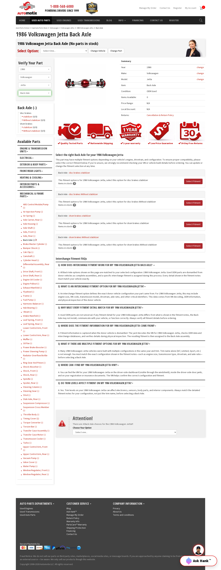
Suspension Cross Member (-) (36, 409)
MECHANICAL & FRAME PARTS (32, 195)
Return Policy (72, 518)
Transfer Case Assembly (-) (36, 430)
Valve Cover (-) (30, 462)
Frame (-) (27, 296)
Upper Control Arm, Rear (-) (36, 454)
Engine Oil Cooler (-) (32, 279)
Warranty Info (72, 521)
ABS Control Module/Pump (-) (36, 206)
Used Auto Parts (41, 20)
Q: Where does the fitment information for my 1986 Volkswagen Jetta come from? (106, 325)
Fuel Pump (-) (29, 300)
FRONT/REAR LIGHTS (30, 171)
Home (22, 20)
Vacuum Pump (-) (31, 458)
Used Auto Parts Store (39, 28)
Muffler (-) (27, 339)
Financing (138, 20)
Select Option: (28, 50)
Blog (109, 20)
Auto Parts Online (22, 28)
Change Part (116, 51)
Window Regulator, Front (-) (36, 470)
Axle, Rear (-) (29, 236)
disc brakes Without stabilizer (83, 194)
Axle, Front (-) (29, 232)
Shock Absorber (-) (32, 367)
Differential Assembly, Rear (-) (36, 266)
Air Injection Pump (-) (33, 211)
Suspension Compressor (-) (36, 403)
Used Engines (64, 20)
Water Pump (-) (30, 466)
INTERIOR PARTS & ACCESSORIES (29, 186)
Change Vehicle (98, 51)
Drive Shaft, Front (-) (32, 271)
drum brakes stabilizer (80, 215)
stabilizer (27, 116)
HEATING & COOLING (30, 177)
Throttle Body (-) (31, 414)
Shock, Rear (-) (30, 375)
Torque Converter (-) (33, 422)
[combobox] (34, 69)
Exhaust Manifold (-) (32, 287)
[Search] (201, 20)
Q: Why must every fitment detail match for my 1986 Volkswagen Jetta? (100, 307)
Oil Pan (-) (27, 343)
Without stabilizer (31, 120)
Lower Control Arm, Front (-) (35, 329)
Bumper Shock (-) (31, 248)
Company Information (128, 503)
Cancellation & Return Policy (160, 115)
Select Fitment (193, 181)
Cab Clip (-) (28, 252)
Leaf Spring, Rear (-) (32, 324)
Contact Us (165, 8)
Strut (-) (26, 395)
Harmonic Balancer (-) (33, 303)
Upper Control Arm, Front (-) (35, 448)
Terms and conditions (123, 515)
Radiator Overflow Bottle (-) (35, 357)
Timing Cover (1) (31, 418)
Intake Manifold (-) (31, 316)
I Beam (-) (27, 312)
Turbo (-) (27, 443)
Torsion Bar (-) (30, 426)
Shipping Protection (76, 528)
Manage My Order (147, 8)
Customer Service (78, 503)
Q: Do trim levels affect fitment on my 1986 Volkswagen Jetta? (95, 383)
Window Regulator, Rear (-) (36, 474)
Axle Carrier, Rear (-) (32, 220)
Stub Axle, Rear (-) (31, 399)
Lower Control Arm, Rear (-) (36, 335)
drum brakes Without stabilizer (84, 237)
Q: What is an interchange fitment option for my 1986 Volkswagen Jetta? (101, 286)
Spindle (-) (28, 379)
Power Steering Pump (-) (35, 351)
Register (177, 8)
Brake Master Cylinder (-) (35, 244)
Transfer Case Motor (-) (34, 434)
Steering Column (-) (32, 387)
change (200, 67)
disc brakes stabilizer (79, 172)
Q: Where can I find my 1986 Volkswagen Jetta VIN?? (87, 365)
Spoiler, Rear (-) (30, 383)
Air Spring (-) (29, 215)
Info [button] (121, 20)
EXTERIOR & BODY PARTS (33, 164)
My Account (190, 8)
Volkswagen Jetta (68, 28)
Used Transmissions (89, 20)
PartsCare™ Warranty (76, 524)
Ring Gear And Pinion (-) (34, 362)
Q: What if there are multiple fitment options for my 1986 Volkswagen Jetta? (103, 343)
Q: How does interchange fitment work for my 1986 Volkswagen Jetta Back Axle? (105, 265)
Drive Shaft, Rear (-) (32, 275)
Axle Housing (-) (30, 224)
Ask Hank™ (71, 511)
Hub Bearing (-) (30, 307)
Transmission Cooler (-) (34, 438)
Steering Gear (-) (31, 391)
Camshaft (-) (28, 256)
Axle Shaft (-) (29, 228)
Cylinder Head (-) (31, 260)
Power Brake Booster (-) (34, 347)
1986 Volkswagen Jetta (85, 28)
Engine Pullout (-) (31, 283)
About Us (117, 511)
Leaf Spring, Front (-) (33, 320)
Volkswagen (54, 28)
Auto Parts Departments (36, 503)
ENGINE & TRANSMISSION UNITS (33, 150)
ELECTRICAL (26, 158)
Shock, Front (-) (30, 371)
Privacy (116, 508)
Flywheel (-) (28, 291)
